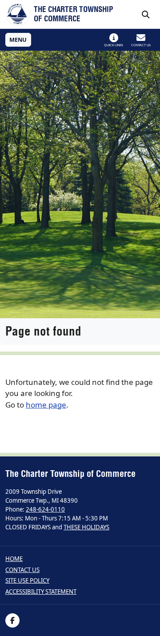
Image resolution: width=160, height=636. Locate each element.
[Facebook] (12, 620)
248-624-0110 (45, 509)
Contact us (22, 570)
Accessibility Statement (40, 592)
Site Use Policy (27, 580)
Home (14, 559)
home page (46, 405)
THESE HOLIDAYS (86, 527)
